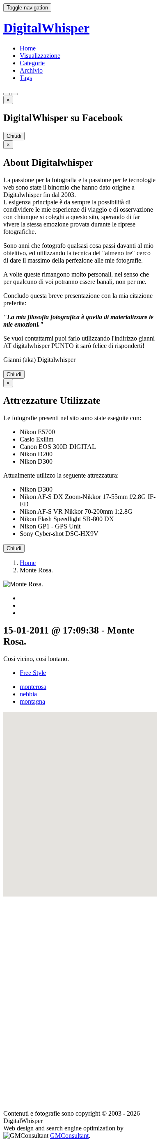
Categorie (32, 62)
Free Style (33, 672)
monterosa (33, 686)
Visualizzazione (40, 55)
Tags (26, 77)
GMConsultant (69, 1135)
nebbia (28, 694)
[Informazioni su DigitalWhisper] (6, 94)
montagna (32, 701)
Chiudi (14, 136)
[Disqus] (80, 999)
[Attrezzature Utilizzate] (14, 94)
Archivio (31, 70)
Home (28, 48)
